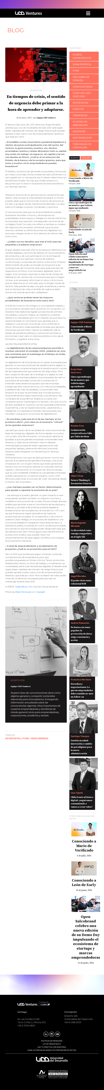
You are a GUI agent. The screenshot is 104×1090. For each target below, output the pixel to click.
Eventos (78, 109)
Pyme (76, 70)
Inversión (79, 131)
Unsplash (40, 592)
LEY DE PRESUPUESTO (52, 1044)
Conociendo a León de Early (80, 231)
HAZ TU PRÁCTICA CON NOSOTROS (52, 1047)
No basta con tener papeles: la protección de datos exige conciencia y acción (81, 634)
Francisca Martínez (81, 679)
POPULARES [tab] (86, 158)
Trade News (21, 586)
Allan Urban (77, 476)
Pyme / (26, 738)
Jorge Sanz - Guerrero (77, 371)
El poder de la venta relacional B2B (81, 582)
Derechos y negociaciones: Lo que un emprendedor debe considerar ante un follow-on (82, 690)
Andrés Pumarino (80, 623)
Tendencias (80, 115)
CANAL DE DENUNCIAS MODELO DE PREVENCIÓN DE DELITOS (51, 1050)
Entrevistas (36, 90)
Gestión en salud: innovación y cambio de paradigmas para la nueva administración (81, 747)
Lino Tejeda (77, 793)
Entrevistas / (13, 738)
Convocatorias (82, 86)
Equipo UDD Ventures (46, 118)
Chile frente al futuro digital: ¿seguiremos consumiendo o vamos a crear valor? (82, 802)
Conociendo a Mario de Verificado (81, 179)
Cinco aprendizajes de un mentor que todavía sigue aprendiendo (80, 205)
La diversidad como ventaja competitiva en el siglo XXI (81, 533)
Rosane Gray (77, 425)
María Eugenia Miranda (78, 524)
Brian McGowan (23, 592)
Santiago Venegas (80, 736)
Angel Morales (78, 576)
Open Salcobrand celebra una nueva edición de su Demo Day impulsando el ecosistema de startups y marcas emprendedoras (81, 262)
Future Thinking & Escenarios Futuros (81, 482)
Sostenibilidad (82, 138)
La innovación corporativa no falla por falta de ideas (81, 433)
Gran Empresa (39, 738)
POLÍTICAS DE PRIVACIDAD (51, 1041)
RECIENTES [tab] (74, 158)
